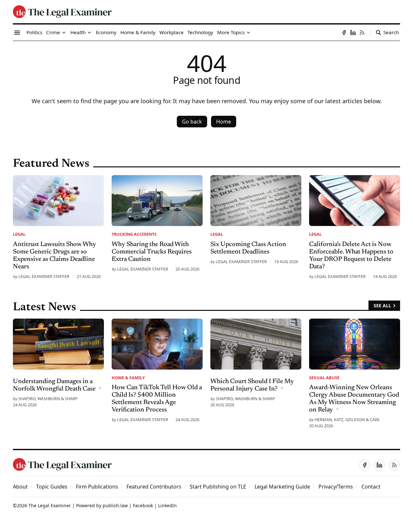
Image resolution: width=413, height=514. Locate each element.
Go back (192, 121)
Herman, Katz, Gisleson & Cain (347, 419)
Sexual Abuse (324, 378)
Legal (19, 234)
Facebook (143, 505)
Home (223, 121)
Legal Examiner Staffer (43, 276)
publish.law (115, 505)
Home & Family (128, 378)
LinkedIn (167, 505)
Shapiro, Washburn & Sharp (48, 398)
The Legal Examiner (49, 505)
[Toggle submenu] (63, 32)
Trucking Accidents (134, 234)
